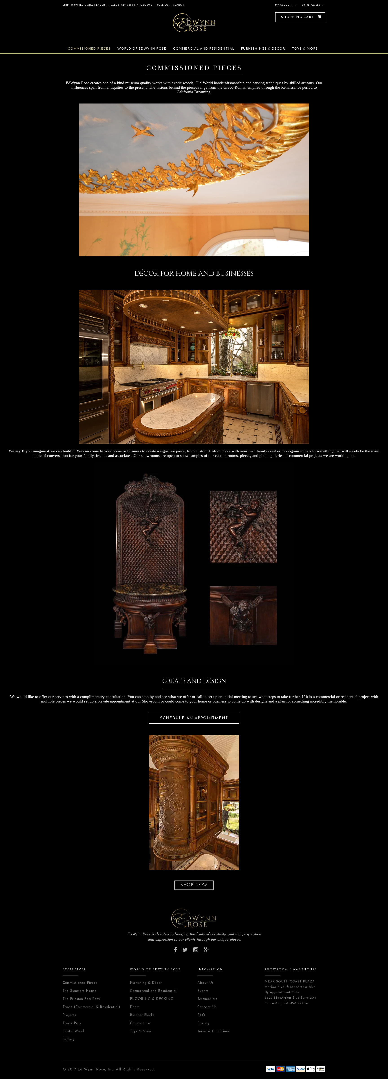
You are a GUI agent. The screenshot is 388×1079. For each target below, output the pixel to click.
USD (317, 5)
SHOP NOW (194, 885)
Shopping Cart (298, 17)
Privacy (203, 1023)
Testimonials (207, 999)
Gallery (69, 1039)
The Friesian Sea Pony (81, 999)
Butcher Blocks (142, 1015)
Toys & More (140, 1031)
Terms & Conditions (213, 1031)
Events (203, 991)
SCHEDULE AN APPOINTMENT (194, 718)
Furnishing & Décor (146, 983)
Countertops (140, 1023)
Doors (135, 1007)
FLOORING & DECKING (151, 999)
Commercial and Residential (153, 991)
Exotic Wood (73, 1031)
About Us (205, 983)
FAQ (201, 1015)
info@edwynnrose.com (153, 5)
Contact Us (207, 1007)
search (178, 5)
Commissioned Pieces (80, 983)
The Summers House (80, 991)
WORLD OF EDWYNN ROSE (155, 969)
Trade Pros (72, 1023)
